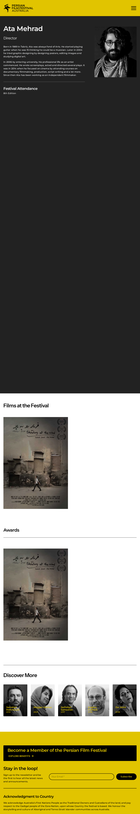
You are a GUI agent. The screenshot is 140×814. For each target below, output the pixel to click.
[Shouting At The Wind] (35, 463)
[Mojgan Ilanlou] (43, 700)
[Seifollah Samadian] (70, 700)
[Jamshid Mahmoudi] (15, 700)
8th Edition (9, 93)
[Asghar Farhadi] (97, 700)
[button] (10, 700)
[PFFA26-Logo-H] (18, 4)
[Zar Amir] (125, 700)
